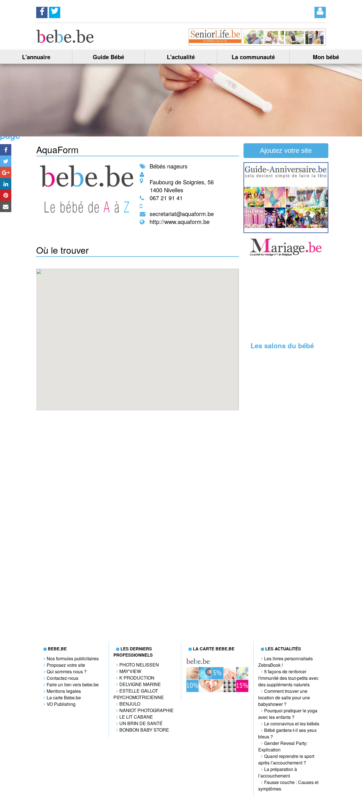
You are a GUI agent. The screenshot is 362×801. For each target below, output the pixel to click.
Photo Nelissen (139, 664)
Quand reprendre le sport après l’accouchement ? (286, 759)
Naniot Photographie (146, 710)
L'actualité (181, 57)
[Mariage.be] (286, 255)
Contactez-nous (62, 678)
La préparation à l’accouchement (277, 772)
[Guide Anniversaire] (286, 231)
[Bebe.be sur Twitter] (54, 11)
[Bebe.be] (65, 41)
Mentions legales (64, 691)
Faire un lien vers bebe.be (73, 684)
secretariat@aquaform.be (182, 214)
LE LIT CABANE (136, 717)
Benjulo (129, 703)
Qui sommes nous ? (67, 671)
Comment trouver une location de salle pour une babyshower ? (284, 697)
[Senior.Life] (257, 43)
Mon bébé (326, 57)
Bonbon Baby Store (144, 730)
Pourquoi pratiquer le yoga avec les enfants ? (287, 713)
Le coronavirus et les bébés (291, 723)
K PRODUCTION (136, 677)
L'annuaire (36, 57)
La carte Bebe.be (64, 697)
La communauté (253, 57)
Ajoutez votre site (286, 150)
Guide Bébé (108, 57)
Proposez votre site (66, 665)
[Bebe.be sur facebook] (42, 11)
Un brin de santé (141, 723)
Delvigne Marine (140, 684)
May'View (130, 671)
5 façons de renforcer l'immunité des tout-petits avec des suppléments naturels (288, 678)
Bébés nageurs (169, 166)
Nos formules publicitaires (73, 658)
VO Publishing (61, 704)
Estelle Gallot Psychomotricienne (138, 693)
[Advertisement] (286, 299)
